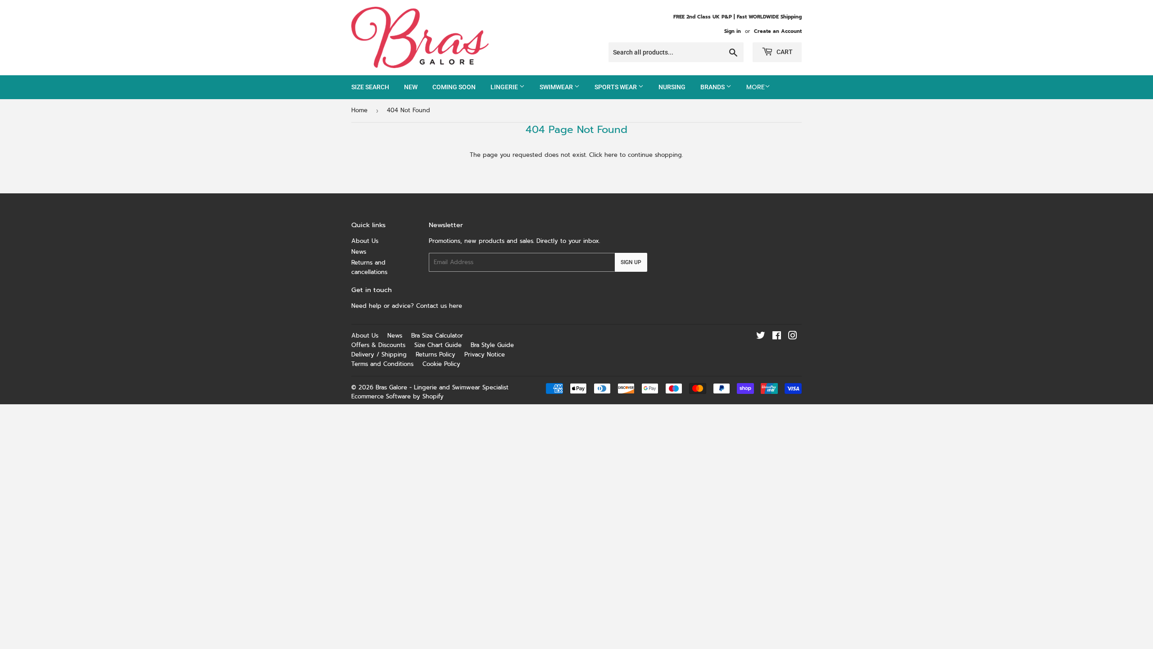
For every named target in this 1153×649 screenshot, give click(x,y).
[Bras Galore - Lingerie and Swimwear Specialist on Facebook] (776, 337)
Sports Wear (616, 87)
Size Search (370, 87)
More (755, 87)
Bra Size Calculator (437, 335)
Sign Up (631, 262)
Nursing (671, 87)
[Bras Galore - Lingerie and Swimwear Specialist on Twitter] (760, 337)
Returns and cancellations (369, 267)
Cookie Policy (441, 364)
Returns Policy (435, 354)
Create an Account (778, 31)
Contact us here (440, 306)
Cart (784, 51)
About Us (364, 241)
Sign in (732, 31)
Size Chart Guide (438, 345)
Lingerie (504, 87)
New (411, 87)
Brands (713, 87)
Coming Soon (454, 87)
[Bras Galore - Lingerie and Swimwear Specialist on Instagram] (792, 337)
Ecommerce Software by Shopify (397, 396)
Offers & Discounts (378, 345)
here (610, 155)
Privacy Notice (484, 354)
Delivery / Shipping (379, 354)
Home (359, 110)
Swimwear (557, 87)
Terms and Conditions (382, 364)
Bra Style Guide (492, 345)
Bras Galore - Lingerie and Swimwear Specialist (442, 387)
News (358, 251)
